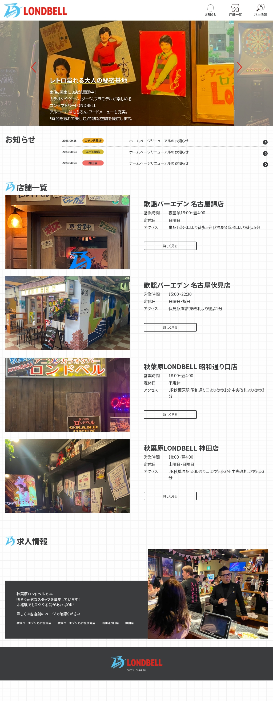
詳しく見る (170, 245)
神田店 (129, 623)
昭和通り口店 (110, 623)
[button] (239, 67)
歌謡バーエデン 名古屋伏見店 (76, 623)
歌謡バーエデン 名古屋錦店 (34, 623)
